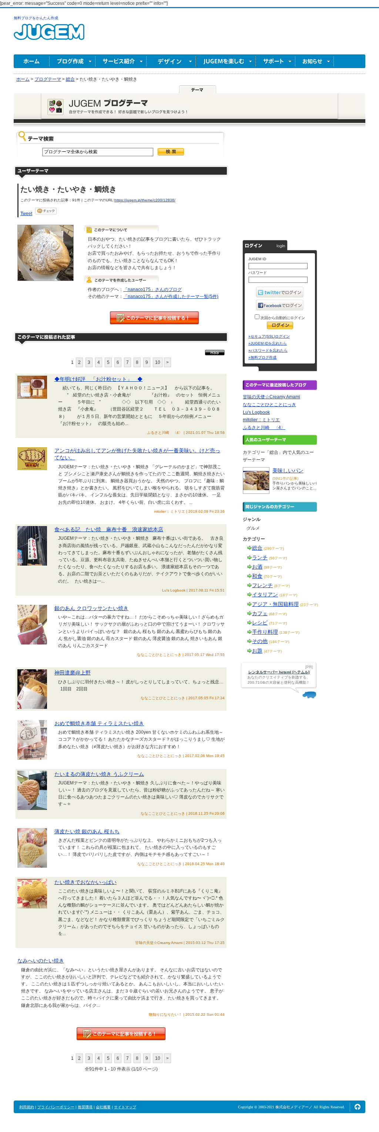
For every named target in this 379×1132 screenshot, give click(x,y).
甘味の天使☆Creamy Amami (271, 396)
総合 (257, 548)
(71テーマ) (278, 623)
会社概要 (103, 1107)
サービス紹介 (121, 61)
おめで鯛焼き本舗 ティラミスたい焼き (99, 723)
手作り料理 (265, 632)
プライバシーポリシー (55, 1107)
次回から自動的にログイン (282, 318)
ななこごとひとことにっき (269, 404)
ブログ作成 (72, 61)
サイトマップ (125, 1107)
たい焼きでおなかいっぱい (85, 882)
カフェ (260, 613)
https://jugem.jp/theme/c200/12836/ (144, 200)
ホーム (32, 61)
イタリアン (265, 594)
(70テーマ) (273, 577)
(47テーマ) (273, 651)
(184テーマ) (279, 642)
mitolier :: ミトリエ (261, 419)
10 (157, 362)
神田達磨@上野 (72, 673)
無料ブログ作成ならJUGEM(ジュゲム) (49, 36)
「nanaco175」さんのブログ (152, 289)
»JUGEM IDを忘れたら (267, 343)
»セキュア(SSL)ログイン (269, 336)
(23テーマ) (309, 605)
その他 (260, 641)
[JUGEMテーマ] (197, 89)
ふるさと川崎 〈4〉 (264, 427)
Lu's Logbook (256, 412)
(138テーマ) (289, 632)
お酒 (257, 567)
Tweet (26, 213)
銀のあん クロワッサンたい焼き (91, 608)
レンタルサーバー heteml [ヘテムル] (278, 672)
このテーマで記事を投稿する (154, 317)
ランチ (260, 557)
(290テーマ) (274, 548)
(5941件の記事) (285, 478)
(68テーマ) (278, 614)
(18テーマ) (288, 595)
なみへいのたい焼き (40, 961)
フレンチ (262, 585)
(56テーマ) (278, 558)
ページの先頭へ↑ (357, 1107)
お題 (257, 651)
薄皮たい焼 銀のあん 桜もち (87, 831)
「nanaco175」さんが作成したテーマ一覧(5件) (170, 296)
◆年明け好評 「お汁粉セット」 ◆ (98, 379)
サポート (275, 61)
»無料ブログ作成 (262, 357)
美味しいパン (287, 470)
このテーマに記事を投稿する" (121, 1033)
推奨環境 (85, 1107)
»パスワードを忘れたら (268, 350)
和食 (257, 576)
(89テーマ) (273, 567)
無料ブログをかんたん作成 (36, 18)
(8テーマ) (282, 586)
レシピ (260, 623)
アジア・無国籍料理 (275, 604)
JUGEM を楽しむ (226, 61)
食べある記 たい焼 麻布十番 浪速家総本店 (108, 529)
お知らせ (314, 61)
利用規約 (26, 1107)
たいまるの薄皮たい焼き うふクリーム (99, 774)
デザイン (171, 61)
